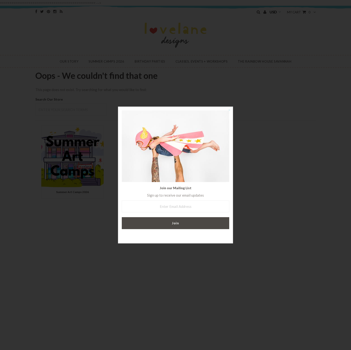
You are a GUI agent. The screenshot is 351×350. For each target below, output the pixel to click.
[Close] (229, 110)
